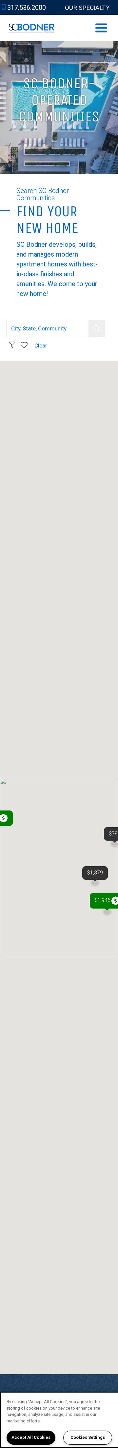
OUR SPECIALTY (87, 7)
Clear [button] (40, 345)
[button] (96, 328)
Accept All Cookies (30, 1437)
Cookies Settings (87, 1437)
